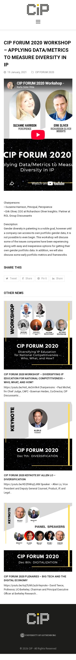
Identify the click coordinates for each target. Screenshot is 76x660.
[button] (38, 21)
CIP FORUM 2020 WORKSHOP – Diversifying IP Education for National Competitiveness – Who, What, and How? (34, 378)
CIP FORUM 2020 (44, 72)
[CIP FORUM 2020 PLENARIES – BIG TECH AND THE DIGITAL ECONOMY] (38, 537)
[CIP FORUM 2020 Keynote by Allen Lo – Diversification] (38, 436)
